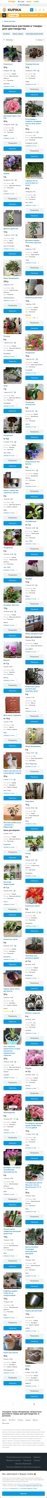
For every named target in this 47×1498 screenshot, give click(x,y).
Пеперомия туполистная (30, 403)
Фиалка (6, 174)
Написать (12, 91)
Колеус (28, 854)
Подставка (29, 801)
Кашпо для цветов (10, 1353)
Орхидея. (28, 579)
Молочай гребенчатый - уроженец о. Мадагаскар (12, 825)
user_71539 (7, 790)
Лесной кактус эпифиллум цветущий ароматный (12, 1231)
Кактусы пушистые (32, 1013)
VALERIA (28, 1030)
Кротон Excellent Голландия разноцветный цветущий (31, 1250)
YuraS (27, 260)
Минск (35, 1420)
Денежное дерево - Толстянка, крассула (33, 241)
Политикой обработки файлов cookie (30, 1486)
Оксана (27, 1085)
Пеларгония (30, 353)
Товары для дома (9, 21)
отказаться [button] (13, 1488)
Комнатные (8, 64)
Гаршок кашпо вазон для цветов (11, 990)
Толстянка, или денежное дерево (32, 957)
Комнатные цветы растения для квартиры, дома (32, 689)
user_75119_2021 (8, 246)
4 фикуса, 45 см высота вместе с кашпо (31, 183)
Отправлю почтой (31, 143)
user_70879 (29, 202)
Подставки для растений (34, 34)
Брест (4, 1420)
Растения (6, 34)
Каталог (37, 1460)
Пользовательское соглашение (18, 1457)
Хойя (5, 386)
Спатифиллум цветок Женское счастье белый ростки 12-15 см (33, 1186)
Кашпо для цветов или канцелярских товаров (12, 772)
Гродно (28, 1420)
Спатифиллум (30, 521)
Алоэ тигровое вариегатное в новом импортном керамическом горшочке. (11, 1051)
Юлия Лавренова (31, 764)
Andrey (27, 1328)
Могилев (5, 1423)
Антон (5, 1008)
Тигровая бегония (32, 64)
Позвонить (34, 89)
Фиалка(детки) (9, 1113)
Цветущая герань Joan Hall (12, 117)
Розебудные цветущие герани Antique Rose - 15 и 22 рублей (34, 1125)
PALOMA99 (6, 353)
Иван (5, 510)
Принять (23, 1494)
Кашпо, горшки (18, 34)
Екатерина (28, 873)
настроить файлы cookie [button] (29, 1488)
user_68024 (29, 649)
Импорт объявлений (29, 15)
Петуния (6, 336)
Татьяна (6, 1130)
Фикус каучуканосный (34, 634)
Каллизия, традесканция (8, 883)
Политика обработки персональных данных (23, 1467)
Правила (37, 1457)
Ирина (27, 424)
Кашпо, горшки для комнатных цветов (10, 491)
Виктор (5, 677)
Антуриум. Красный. (11, 605)
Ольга (5, 191)
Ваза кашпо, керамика (12, 715)
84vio (5, 1191)
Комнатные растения (33, 298)
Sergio (27, 81)
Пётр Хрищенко (8, 1370)
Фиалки (6, 660)
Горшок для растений (33, 1311)
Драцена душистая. (10, 229)
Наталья (28, 315)
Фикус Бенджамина (11, 278)
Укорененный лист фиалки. (32, 463)
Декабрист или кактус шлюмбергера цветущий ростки (12, 1170)
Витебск (12, 1420)
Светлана (6, 84)
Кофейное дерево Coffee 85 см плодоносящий (10, 1293)
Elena (27, 821)
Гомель (20, 1420)
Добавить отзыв (8, 86)
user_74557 (7, 453)
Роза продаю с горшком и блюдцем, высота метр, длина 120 (33, 122)
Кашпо (28, 1366)
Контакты (28, 1460)
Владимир (6, 844)
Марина (28, 1383)
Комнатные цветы (32, 906)
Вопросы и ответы (13, 1460)
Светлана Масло (8, 298)
